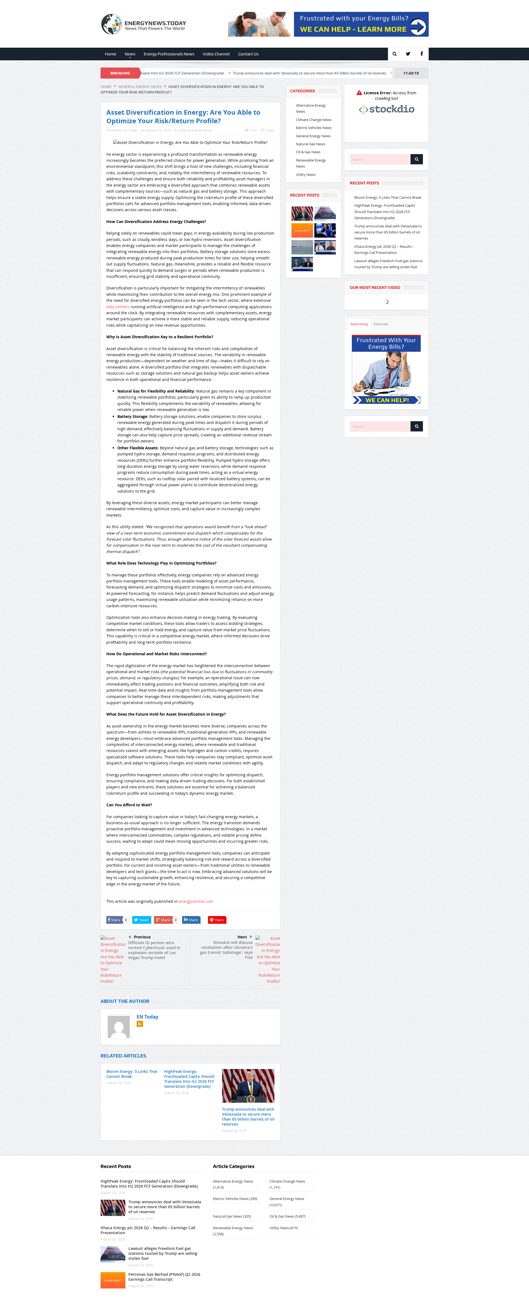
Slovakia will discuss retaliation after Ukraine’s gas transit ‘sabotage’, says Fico (226, 949)
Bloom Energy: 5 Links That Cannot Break (132, 1074)
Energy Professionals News (169, 54)
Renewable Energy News (233, 1227)
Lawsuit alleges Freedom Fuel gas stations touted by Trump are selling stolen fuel (162, 1253)
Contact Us (248, 54)
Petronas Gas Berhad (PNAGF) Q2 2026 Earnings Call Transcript (164, 1277)
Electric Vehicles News (313, 127)
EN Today (130, 130)
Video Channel (216, 54)
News (130, 54)
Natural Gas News (310, 143)
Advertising (359, 324)
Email (270, 130)
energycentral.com (196, 901)
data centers (117, 306)
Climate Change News (313, 119)
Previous (142, 937)
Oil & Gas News (308, 151)
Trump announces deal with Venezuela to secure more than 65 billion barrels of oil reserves (251, 73)
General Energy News (195, 130)
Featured (381, 324)
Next (242, 937)
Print (253, 130)
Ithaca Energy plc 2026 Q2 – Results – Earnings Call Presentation (391, 73)
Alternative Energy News (233, 1181)
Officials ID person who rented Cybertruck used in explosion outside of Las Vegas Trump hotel (154, 950)
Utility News (305, 174)
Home (110, 54)
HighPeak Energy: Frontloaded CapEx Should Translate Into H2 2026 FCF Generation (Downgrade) (189, 1079)
